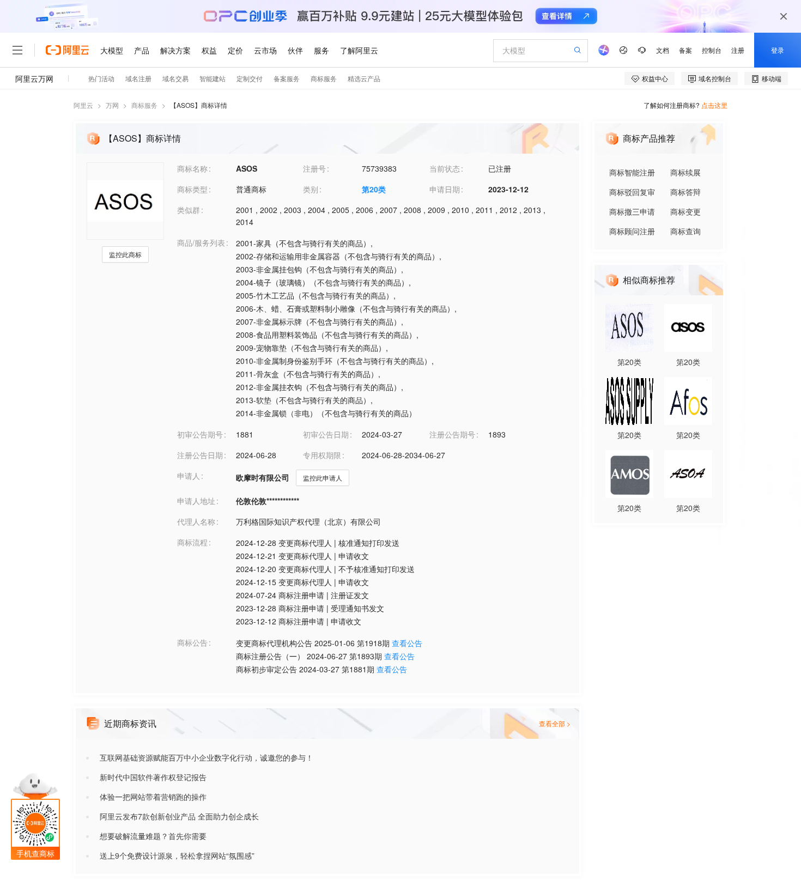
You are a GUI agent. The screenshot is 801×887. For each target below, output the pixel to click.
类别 (310, 189)
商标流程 (192, 542)
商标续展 (685, 172)
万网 (112, 105)
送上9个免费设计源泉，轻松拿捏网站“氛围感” (177, 855)
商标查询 (685, 231)
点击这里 (714, 105)
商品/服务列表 (201, 242)
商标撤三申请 (632, 211)
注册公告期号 (452, 434)
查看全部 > (555, 723)
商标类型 (192, 189)
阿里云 (83, 105)
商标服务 (144, 105)
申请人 (188, 475)
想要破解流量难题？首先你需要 (153, 835)
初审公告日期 (326, 434)
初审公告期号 (200, 434)
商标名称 (192, 168)
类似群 (188, 209)
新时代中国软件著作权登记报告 (153, 776)
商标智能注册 (632, 172)
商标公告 (192, 642)
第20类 (374, 189)
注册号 (314, 168)
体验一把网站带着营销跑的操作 (153, 796)
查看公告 (407, 642)
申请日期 (444, 189)
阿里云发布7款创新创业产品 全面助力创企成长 (179, 816)
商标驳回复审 (632, 191)
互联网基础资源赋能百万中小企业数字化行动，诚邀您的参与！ (206, 757)
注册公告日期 (200, 454)
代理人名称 (196, 521)
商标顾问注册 (632, 231)
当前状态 (444, 168)
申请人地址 (196, 500)
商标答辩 (685, 191)
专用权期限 (322, 454)
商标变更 (685, 211)
